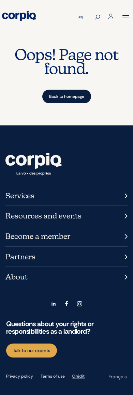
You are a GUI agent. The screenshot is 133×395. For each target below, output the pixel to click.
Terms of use (53, 376)
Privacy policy (19, 376)
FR (80, 17)
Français (117, 377)
